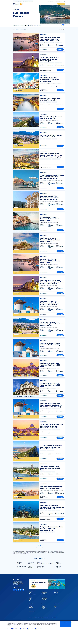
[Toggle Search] (64, 1)
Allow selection (65, 624)
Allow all (66, 622)
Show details (40, 628)
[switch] (21, 628)
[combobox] (63, 29)
